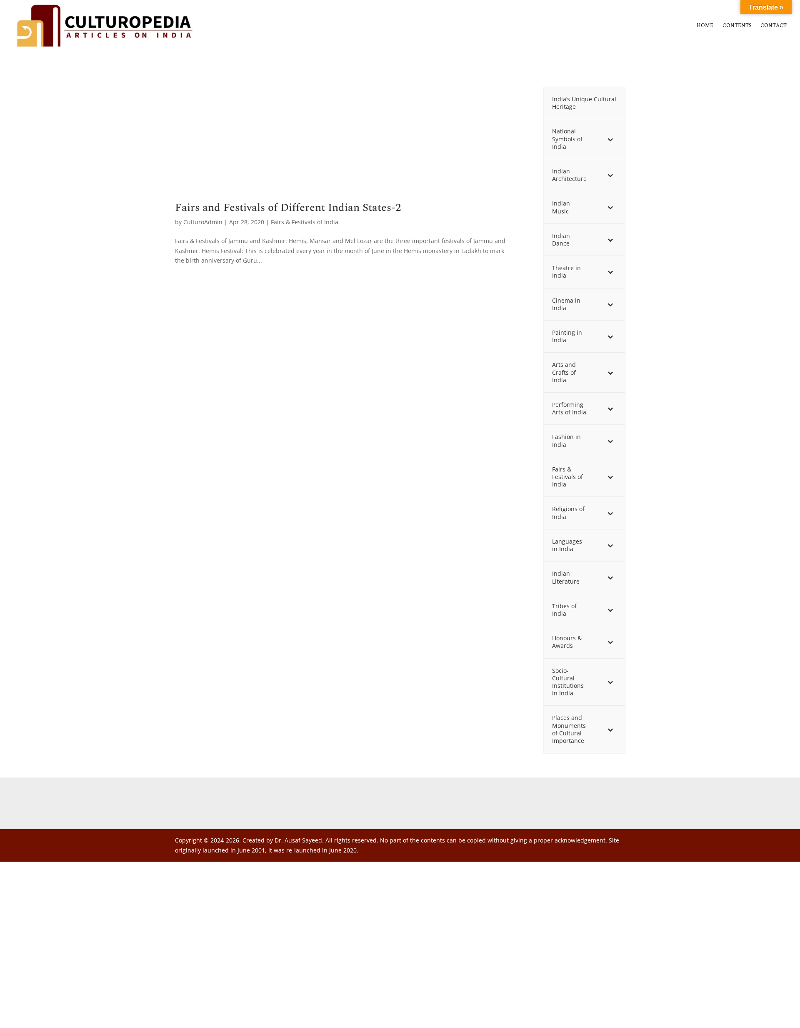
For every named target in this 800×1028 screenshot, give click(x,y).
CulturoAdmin (202, 222)
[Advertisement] (340, 140)
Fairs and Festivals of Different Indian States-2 (288, 207)
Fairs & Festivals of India (304, 222)
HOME (705, 26)
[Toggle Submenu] (610, 139)
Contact (773, 26)
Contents (736, 26)
